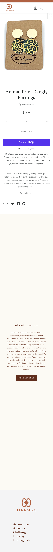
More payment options (26, 149)
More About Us (26, 378)
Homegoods (22, 540)
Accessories (21, 524)
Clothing (19, 532)
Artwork (19, 528)
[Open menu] (47, 8)
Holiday (19, 536)
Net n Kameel (28, 104)
